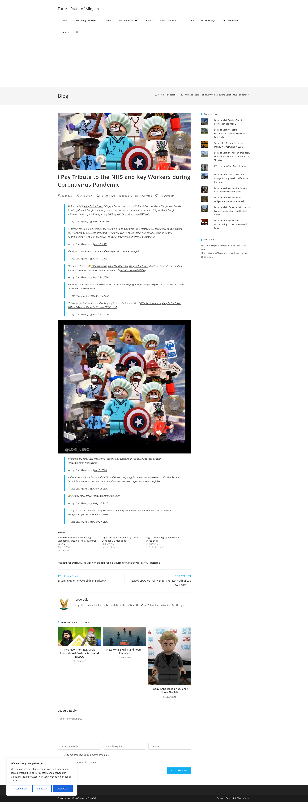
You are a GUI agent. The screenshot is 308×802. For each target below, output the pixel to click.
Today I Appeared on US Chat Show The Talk (170, 690)
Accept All (62, 788)
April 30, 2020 (101, 314)
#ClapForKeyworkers (150, 303)
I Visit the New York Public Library (230, 166)
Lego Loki (67, 195)
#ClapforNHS (116, 214)
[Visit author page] (64, 603)
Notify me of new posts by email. (80, 762)
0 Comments (167, 195)
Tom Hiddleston (143, 195)
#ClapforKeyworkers (105, 510)
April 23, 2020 (101, 295)
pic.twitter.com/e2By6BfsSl (125, 251)
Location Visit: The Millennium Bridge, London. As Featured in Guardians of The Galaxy (232, 156)
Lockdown (133, 563)
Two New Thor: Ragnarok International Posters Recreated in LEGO (79, 653)
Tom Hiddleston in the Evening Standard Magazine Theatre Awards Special (77, 540)
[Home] (156, 94)
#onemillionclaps (76, 236)
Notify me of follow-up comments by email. (86, 754)
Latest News (108, 195)
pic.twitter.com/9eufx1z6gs (94, 514)
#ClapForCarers (119, 236)
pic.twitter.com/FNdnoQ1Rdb (82, 462)
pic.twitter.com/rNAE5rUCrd (137, 214)
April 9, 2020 (100, 244)
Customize (21, 788)
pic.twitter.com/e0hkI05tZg (132, 270)
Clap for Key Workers (89, 563)
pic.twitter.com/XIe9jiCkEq (147, 481)
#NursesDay (154, 477)
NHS (141, 563)
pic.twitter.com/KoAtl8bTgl (141, 236)
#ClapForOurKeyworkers (91, 458)
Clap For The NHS (109, 563)
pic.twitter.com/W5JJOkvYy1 (103, 307)
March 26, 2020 (102, 221)
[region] (41, 777)
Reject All (42, 788)
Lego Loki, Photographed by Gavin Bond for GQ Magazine (120, 539)
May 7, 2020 (100, 470)
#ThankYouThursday (118, 265)
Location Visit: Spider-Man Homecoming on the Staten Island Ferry (230, 224)
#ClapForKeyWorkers (153, 284)
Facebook (230, 798)
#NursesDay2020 (125, 481)
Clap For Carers (70, 563)
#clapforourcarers (163, 510)
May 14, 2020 (101, 503)
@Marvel (72, 307)
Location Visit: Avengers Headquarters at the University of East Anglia (230, 133)
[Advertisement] (154, 62)
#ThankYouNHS (86, 251)
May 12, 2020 (101, 488)
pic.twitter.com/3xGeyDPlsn (106, 495)
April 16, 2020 (101, 277)
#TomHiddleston (103, 251)
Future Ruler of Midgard (79, 8)
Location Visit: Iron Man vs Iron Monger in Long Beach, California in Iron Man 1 (231, 178)
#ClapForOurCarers (93, 206)
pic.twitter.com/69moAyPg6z (82, 288)
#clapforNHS (74, 514)
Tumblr (220, 798)
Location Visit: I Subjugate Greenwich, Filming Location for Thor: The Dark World (232, 211)
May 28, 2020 (101, 521)
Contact (246, 798)
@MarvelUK (83, 307)
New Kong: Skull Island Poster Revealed (124, 651)
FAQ (239, 798)
